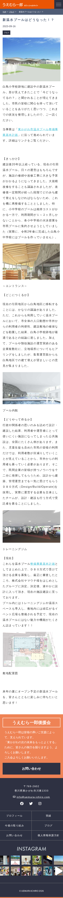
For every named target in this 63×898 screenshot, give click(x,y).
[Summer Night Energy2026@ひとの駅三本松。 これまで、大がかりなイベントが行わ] (15, 871)
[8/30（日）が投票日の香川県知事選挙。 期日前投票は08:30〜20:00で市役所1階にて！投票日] (36, 871)
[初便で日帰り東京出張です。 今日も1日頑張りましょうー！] (58, 860)
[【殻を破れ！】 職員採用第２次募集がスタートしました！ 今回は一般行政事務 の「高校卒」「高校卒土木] (47, 871)
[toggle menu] (58, 4)
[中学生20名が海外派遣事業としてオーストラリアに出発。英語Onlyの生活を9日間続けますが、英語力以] (58, 871)
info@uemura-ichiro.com (33, 797)
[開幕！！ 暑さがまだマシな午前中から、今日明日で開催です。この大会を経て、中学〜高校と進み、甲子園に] (15, 860)
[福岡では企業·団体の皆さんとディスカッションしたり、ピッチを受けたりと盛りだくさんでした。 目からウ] (26, 860)
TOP (4, 12)
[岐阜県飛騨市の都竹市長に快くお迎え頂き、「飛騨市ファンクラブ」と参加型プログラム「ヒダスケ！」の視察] (36, 860)
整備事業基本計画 (42, 563)
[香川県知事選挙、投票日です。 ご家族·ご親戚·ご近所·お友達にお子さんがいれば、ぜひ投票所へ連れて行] (4, 860)
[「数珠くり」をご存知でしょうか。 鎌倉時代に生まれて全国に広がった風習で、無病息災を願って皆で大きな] (26, 871)
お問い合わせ (31, 768)
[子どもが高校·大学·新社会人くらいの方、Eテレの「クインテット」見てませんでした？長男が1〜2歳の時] (4, 871)
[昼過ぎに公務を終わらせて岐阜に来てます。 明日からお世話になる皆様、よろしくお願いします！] (47, 860)
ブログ (6, 33)
